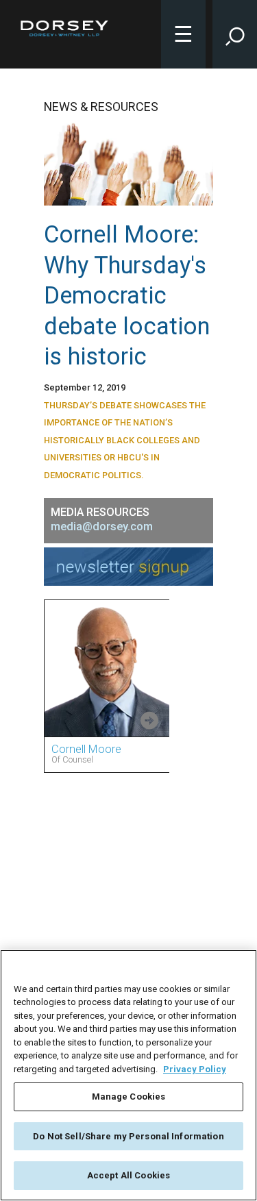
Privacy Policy (194, 1069)
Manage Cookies (129, 1096)
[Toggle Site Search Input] (234, 34)
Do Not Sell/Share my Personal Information (128, 1136)
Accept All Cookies (128, 1175)
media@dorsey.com (102, 526)
